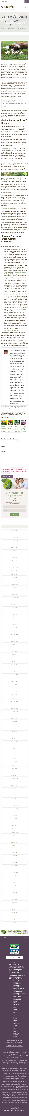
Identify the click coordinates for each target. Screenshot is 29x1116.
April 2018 (14, 735)
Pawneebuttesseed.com (11, 330)
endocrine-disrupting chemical (9, 131)
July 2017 (14, 758)
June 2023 (14, 580)
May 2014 (14, 862)
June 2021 (14, 621)
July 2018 (14, 725)
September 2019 (14, 681)
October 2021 (15, 607)
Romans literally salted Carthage (15, 273)
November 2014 (14, 842)
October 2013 (15, 885)
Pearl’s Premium (11, 309)
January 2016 (14, 802)
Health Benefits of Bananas (3, 428)
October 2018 (15, 714)
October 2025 (15, 544)
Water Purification (15, 1025)
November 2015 (14, 808)
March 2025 (14, 560)
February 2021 (14, 634)
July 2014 (14, 855)
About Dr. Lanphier (20, 964)
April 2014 (14, 865)
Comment (3, 451)
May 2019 (14, 694)
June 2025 (14, 554)
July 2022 (14, 587)
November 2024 (14, 574)
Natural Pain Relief (15, 1007)
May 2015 (14, 822)
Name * (3, 434)
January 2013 (14, 915)
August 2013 (14, 892)
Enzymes (15, 994)
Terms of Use (21, 1110)
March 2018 (14, 738)
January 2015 (14, 835)
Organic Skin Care (15, 1012)
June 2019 (14, 691)
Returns (11, 972)
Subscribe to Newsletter (20, 972)
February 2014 (14, 872)
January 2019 (14, 704)
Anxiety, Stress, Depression (15, 1002)
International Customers (11, 974)
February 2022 (14, 594)
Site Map (6, 1110)
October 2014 (15, 845)
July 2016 (14, 792)
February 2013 (14, 912)
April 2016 (14, 798)
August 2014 (14, 852)
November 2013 (14, 882)
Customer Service (11, 966)
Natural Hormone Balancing (15, 997)
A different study (6, 163)
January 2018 (14, 745)
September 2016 (14, 785)
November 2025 (14, 540)
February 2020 (14, 664)
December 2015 (14, 805)
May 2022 (14, 590)
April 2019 (14, 698)
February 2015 (14, 832)
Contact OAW (11, 963)
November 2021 (14, 604)
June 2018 (14, 728)
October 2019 (14, 678)
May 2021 (14, 624)
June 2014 (14, 859)
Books (15, 1036)
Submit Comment (7, 476)
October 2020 (15, 644)
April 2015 (14, 825)
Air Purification (15, 1029)
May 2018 (14, 731)
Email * (7, 438)
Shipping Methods (11, 977)
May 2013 (14, 902)
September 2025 (14, 547)
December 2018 (14, 708)
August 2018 (14, 721)
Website (3, 446)
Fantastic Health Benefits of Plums (23, 428)
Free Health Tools (20, 997)
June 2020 (14, 651)
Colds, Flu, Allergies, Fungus (15, 990)
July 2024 (14, 577)
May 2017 (14, 765)
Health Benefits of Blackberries (17, 428)
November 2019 (14, 674)
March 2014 (14, 869)
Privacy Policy (13, 1110)
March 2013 (14, 909)
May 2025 (14, 557)
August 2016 (14, 788)
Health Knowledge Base (20, 993)
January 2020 (14, 668)
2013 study (5, 178)
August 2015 (14, 812)
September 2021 (14, 611)
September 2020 (14, 647)
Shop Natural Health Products (15, 965)
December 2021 (14, 601)
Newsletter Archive (20, 968)
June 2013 (14, 899)
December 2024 (14, 570)
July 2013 (14, 895)
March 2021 (14, 631)
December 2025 (14, 537)
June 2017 (14, 761)
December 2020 (14, 641)
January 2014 (14, 875)
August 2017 (14, 755)
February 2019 (14, 701)
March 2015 (14, 828)
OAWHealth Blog (20, 976)
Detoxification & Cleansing (15, 970)
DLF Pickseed (22, 309)
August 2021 (14, 614)
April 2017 (14, 768)
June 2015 (14, 818)
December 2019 (14, 671)
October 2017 (14, 748)
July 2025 (14, 550)
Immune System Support (15, 985)
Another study (5, 208)
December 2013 (14, 879)
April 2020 (14, 657)
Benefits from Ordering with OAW (20, 982)
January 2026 (14, 534)
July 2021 (14, 617)
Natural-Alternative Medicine (15, 1033)
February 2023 (14, 584)
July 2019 (14, 688)
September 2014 (14, 848)
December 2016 (14, 778)
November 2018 (14, 711)
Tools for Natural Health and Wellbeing (15, 1019)
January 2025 (14, 567)
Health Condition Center (20, 988)
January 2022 (14, 597)
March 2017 (14, 771)
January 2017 (14, 775)
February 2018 (14, 741)
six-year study (6, 148)
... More (14, 922)
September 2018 (14, 718)
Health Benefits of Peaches (10, 428)
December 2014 (14, 838)
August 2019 (14, 684)
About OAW (10, 969)
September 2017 (14, 751)
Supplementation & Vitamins (15, 980)
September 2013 (14, 889)
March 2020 (14, 661)
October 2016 (14, 781)
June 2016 (14, 795)
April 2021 (14, 627)
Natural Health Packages (15, 975)
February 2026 (14, 530)
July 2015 (14, 815)
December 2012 (14, 919)
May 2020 (14, 654)
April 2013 (14, 905)
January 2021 (14, 637)
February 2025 (14, 564)
